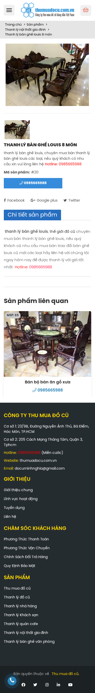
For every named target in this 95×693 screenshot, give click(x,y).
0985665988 (35, 183)
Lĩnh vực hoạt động (20, 499)
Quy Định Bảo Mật (19, 566)
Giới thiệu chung (18, 490)
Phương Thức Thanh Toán (26, 539)
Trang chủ (13, 24)
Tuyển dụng (14, 508)
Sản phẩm (35, 24)
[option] (47, 76)
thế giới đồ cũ (62, 232)
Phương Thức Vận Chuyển (27, 548)
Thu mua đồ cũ (17, 589)
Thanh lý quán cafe (21, 624)
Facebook (15, 201)
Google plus (47, 201)
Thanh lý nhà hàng (20, 606)
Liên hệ (10, 517)
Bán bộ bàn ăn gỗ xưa (47, 382)
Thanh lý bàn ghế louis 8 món (28, 34)
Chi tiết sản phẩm (32, 215)
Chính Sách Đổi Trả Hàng (26, 557)
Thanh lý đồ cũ (17, 597)
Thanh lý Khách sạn (21, 615)
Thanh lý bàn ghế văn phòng (29, 642)
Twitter (73, 201)
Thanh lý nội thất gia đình (25, 29)
